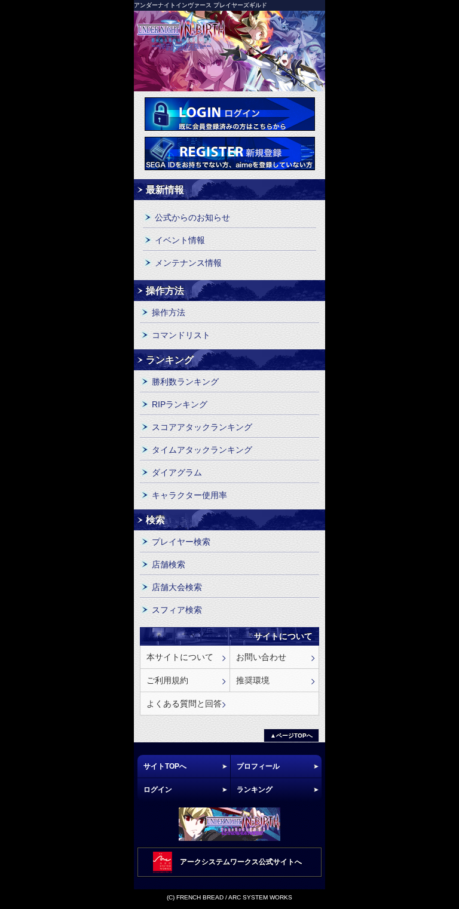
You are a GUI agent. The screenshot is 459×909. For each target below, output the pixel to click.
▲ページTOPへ (291, 735)
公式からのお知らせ (192, 217)
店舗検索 (168, 564)
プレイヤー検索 (181, 541)
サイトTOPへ (164, 766)
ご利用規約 (167, 680)
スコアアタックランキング (202, 427)
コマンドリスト (181, 335)
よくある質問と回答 (184, 703)
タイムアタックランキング (202, 449)
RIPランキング (179, 404)
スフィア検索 (177, 610)
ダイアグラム (177, 472)
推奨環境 (253, 680)
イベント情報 (180, 240)
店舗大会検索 (177, 587)
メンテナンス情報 (188, 263)
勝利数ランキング (185, 381)
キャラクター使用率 (189, 495)
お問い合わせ (261, 657)
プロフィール (258, 766)
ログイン (230, 114)
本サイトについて (179, 657)
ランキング (255, 789)
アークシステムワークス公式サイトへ (241, 862)
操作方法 (168, 312)
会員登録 (230, 153)
